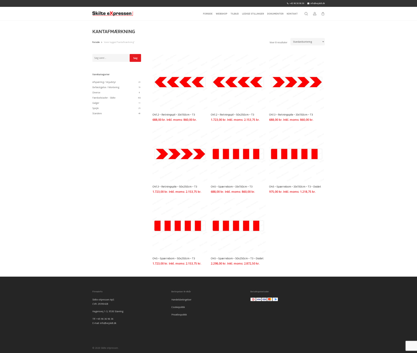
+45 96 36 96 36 (104, 318)
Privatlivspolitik (179, 314)
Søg (135, 58)
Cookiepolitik (178, 307)
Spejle (95, 108)
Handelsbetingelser (181, 299)
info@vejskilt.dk (108, 323)
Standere (97, 113)
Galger (95, 102)
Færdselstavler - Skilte (103, 97)
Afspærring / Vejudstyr (104, 82)
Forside (96, 42)
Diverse (96, 92)
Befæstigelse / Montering (105, 87)
